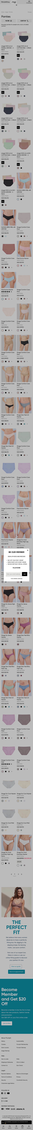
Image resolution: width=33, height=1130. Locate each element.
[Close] (27, 550)
